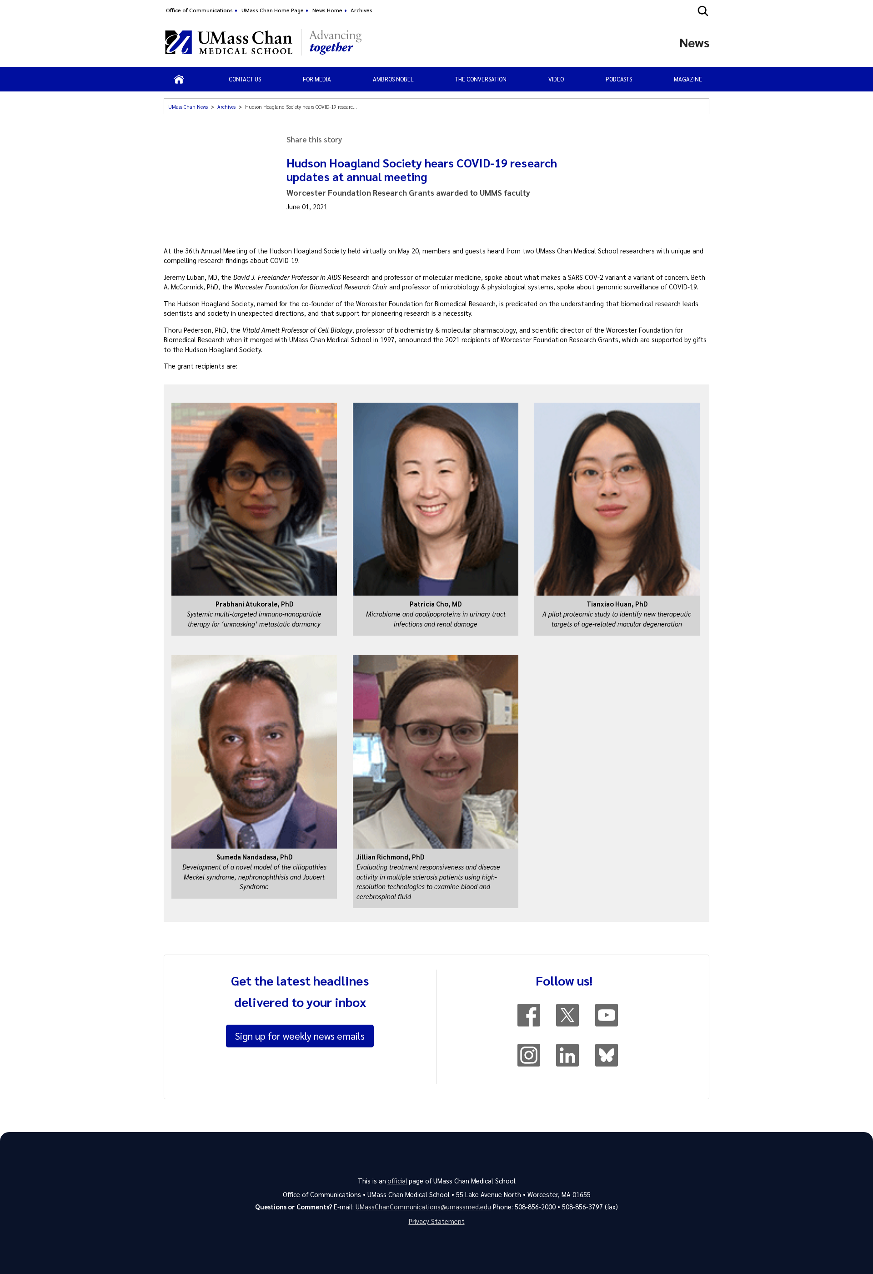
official (397, 1181)
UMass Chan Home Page (272, 10)
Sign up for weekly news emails (300, 1035)
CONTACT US (245, 79)
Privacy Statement (437, 1221)
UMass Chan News (188, 106)
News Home (327, 10)
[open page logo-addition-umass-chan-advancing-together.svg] (335, 42)
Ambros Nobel (393, 79)
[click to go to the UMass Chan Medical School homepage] (229, 42)
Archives (361, 10)
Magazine (688, 79)
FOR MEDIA (317, 79)
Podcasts (619, 79)
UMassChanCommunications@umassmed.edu (423, 1207)
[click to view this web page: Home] (179, 79)
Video (556, 79)
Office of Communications (199, 10)
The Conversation (481, 79)
